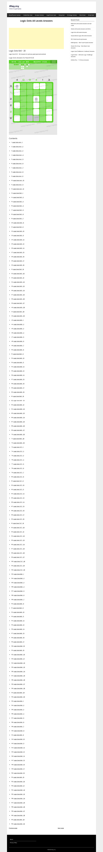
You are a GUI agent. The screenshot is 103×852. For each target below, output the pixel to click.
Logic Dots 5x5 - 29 (18, 312)
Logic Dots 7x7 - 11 (18, 489)
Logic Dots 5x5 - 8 (18, 223)
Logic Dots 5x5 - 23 (19, 286)
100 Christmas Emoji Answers (79, 39)
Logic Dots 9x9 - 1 (19, 701)
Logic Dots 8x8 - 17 (18, 642)
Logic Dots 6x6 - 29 (18, 439)
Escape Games (39, 15)
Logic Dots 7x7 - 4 (18, 460)
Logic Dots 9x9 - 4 (19, 714)
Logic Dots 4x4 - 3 (18, 151)
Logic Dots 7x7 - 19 (18, 523)
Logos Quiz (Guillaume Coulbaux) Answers (82, 51)
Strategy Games (72, 15)
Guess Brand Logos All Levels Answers (81, 36)
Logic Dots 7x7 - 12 (18, 494)
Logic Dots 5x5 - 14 (18, 248)
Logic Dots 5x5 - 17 (18, 261)
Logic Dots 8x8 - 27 (19, 684)
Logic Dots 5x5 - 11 (18, 235)
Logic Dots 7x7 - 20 (19, 527)
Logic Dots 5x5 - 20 (19, 273)
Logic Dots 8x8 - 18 (19, 646)
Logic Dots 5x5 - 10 (18, 231)
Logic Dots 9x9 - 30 (19, 824)
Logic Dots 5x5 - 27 (19, 303)
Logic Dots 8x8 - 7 (19, 599)
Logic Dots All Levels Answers (79, 32)
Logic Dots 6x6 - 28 (19, 434)
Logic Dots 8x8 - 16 (18, 638)
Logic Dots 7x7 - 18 (18, 519)
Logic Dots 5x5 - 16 (18, 257)
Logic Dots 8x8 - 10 (18, 612)
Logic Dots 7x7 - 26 (19, 553)
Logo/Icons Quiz (51, 15)
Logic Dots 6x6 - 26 (19, 426)
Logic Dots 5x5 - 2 (18, 197)
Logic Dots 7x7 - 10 (18, 485)
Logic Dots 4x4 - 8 (18, 172)
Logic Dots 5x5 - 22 (19, 282)
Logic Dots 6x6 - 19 (18, 396)
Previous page (13, 828)
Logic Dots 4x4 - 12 (18, 189)
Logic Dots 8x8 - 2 (19, 578)
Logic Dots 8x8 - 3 (19, 582)
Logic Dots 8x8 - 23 (19, 667)
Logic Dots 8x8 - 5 (19, 591)
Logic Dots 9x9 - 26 (19, 807)
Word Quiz (82, 15)
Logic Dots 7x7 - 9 (18, 481)
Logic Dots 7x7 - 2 (18, 451)
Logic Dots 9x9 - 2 (19, 705)
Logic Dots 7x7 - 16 (18, 511)
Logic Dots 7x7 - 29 (19, 566)
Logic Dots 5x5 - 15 (18, 252)
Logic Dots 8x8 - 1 (19, 574)
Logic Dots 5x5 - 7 (18, 218)
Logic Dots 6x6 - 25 (19, 422)
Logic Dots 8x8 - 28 (19, 688)
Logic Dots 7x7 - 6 (18, 468)
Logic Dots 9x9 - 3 (19, 709)
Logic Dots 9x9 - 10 (19, 739)
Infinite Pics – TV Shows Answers (80, 60)
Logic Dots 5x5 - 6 (18, 214)
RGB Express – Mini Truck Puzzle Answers (82, 42)
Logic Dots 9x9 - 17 (19, 769)
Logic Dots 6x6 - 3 (18, 329)
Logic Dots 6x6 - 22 (19, 409)
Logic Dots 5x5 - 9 (18, 227)
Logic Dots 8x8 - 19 (18, 650)
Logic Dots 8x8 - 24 (19, 671)
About (11, 839)
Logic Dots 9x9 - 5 (19, 718)
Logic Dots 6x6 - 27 (19, 430)
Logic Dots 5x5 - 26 (19, 299)
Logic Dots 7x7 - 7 (18, 472)
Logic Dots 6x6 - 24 (19, 417)
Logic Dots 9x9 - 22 (19, 790)
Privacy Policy (13, 842)
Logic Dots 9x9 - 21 (19, 786)
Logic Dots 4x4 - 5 (18, 159)
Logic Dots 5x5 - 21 (18, 278)
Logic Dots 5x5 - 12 (18, 240)
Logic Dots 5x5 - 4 (18, 206)
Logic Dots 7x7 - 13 (18, 498)
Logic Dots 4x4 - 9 (18, 176)
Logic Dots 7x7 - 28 (19, 561)
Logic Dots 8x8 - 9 (18, 608)
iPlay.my (14, 6)
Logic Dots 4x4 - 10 (18, 180)
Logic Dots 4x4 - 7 (18, 168)
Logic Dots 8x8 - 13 (18, 625)
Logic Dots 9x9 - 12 (19, 748)
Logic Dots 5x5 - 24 (19, 290)
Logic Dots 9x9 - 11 (19, 743)
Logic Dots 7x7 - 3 (18, 456)
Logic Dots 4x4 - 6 (18, 163)
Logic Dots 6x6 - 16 (18, 384)
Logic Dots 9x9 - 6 (19, 722)
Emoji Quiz (91, 15)
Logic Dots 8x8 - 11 (18, 616)
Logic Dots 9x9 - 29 (18, 820)
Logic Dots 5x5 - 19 (18, 269)
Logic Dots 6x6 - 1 (18, 320)
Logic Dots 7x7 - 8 (18, 477)
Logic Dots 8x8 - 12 (18, 621)
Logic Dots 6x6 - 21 (18, 405)
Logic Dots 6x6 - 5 (18, 337)
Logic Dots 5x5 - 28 (19, 307)
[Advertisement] (36, 38)
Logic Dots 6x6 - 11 (18, 362)
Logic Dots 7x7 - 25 (19, 549)
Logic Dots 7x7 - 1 (18, 447)
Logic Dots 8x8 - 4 (19, 587)
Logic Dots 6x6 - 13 (18, 371)
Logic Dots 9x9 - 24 (19, 798)
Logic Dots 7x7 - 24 (19, 544)
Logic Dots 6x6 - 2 (19, 324)
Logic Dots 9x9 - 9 (18, 735)
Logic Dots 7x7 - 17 (18, 515)
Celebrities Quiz (27, 15)
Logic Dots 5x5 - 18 (18, 265)
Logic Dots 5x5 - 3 (18, 202)
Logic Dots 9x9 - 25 (19, 803)
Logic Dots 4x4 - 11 (18, 185)
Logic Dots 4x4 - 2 (18, 146)
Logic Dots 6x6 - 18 (18, 392)
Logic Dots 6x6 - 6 (18, 341)
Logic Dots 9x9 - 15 (19, 760)
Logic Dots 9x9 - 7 (19, 726)
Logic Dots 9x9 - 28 (19, 815)
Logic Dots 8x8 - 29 (19, 693)
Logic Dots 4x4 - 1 (17, 142)
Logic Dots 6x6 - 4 (18, 333)
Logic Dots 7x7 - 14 (18, 502)
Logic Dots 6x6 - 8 (18, 350)
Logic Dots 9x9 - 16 (19, 765)
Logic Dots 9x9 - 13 (19, 752)
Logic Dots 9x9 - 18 (19, 773)
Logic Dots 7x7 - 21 (18, 532)
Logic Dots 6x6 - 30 (19, 443)
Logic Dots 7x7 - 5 (18, 464)
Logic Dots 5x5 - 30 (19, 316)
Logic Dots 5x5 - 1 (18, 193)
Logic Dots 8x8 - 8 (18, 604)
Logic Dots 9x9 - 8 (19, 731)
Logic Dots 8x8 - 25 (19, 676)
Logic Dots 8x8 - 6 (19, 595)
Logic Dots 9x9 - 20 (19, 781)
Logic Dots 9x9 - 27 (19, 811)
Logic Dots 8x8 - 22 (19, 663)
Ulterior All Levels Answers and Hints (81, 29)
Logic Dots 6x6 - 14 (18, 375)
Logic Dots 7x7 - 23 (19, 540)
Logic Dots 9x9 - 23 (19, 794)
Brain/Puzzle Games (15, 15)
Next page (61, 828)
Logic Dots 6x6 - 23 (19, 413)
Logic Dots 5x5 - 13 (18, 244)
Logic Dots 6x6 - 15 (18, 379)
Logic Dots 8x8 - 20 (19, 654)
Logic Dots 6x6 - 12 (18, 367)
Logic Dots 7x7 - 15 (18, 506)
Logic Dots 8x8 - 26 (19, 680)
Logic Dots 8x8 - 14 (18, 629)
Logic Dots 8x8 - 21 (19, 659)
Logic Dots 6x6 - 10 (18, 358)
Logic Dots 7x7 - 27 (19, 557)
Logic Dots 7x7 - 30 (19, 570)
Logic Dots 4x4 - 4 (18, 155)
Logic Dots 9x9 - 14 (19, 756)
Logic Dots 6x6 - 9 (18, 354)
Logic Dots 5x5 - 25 (19, 295)
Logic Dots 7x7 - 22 (19, 536)
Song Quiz (62, 15)
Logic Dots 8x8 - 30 (19, 697)
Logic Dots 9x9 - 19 (18, 777)
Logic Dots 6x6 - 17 (18, 388)
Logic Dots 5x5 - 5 (18, 210)
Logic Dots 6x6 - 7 (18, 345)
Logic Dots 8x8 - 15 (18, 633)
